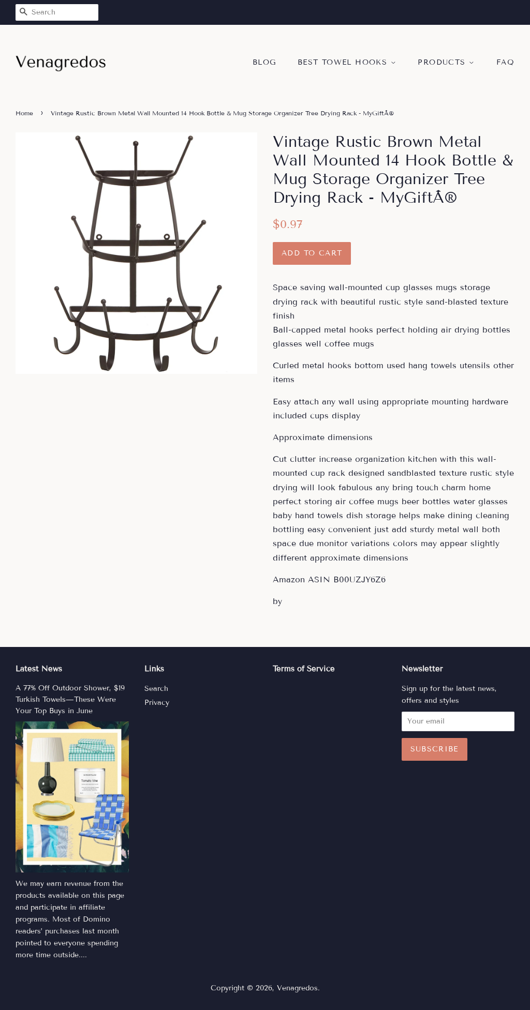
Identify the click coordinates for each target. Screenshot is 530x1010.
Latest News (39, 668)
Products (443, 62)
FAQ (505, 62)
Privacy (156, 702)
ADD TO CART (312, 253)
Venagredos (297, 988)
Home (24, 113)
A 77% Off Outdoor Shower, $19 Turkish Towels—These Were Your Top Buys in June (70, 699)
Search (156, 688)
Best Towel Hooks (344, 62)
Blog (264, 62)
